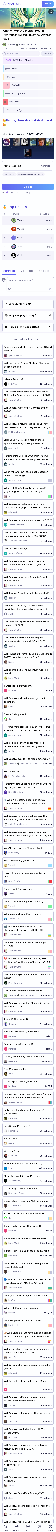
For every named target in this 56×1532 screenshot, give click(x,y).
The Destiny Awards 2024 (30, 174)
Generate (45, 166)
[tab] (9, 271)
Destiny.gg (9, 174)
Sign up (47, 4)
